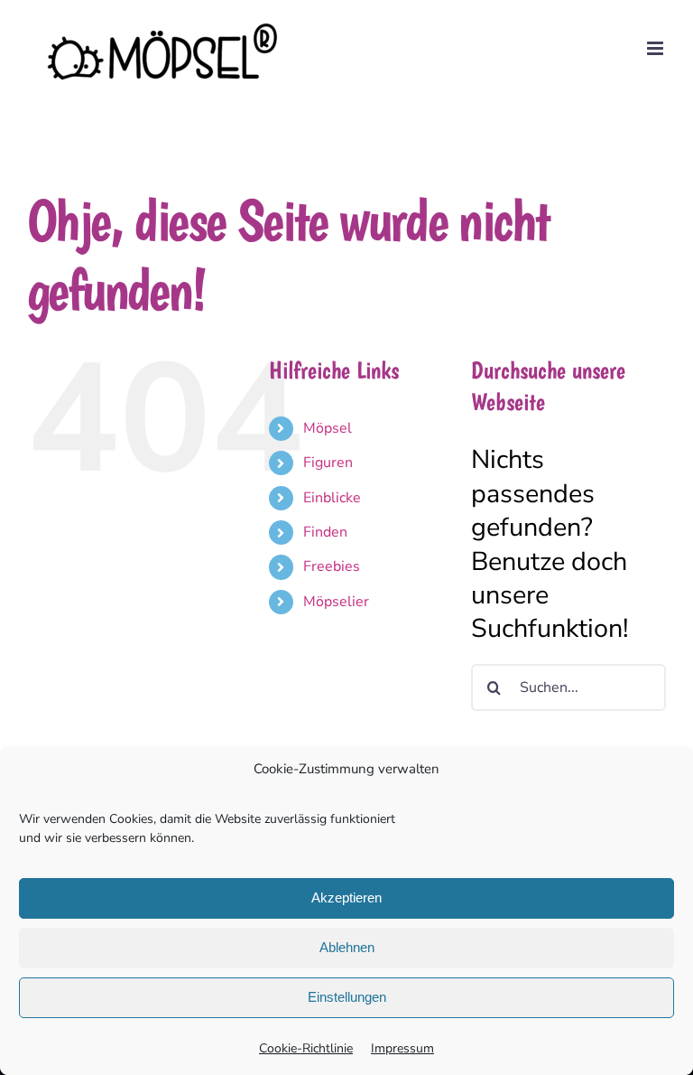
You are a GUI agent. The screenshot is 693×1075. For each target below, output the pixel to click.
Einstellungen (347, 997)
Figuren (328, 462)
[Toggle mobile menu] (656, 48)
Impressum (402, 1048)
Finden (325, 532)
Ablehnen (346, 947)
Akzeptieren (346, 897)
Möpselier (336, 602)
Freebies (331, 566)
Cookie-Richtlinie (306, 1048)
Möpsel (327, 428)
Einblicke (332, 498)
